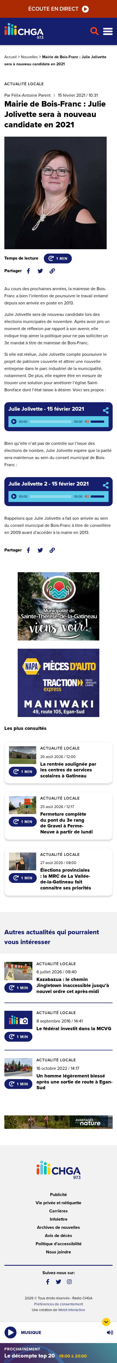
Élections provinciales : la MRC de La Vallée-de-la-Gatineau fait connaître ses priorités (65, 879)
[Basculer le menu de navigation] (108, 31)
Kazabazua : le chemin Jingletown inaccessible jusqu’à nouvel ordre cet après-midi (72, 985)
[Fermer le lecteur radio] (106, 1322)
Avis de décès (58, 1235)
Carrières (58, 1211)
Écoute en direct (53, 9)
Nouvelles (29, 57)
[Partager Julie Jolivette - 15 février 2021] (106, 411)
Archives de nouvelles (58, 1227)
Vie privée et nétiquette (58, 1203)
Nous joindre (58, 1252)
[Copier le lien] (52, 271)
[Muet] (86, 422)
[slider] (98, 422)
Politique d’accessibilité (59, 1244)
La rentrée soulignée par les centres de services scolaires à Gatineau (68, 770)
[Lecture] (14, 421)
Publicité (58, 1194)
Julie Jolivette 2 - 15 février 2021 (48, 484)
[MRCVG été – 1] (58, 1122)
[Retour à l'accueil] (44, 31)
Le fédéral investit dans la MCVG (73, 1029)
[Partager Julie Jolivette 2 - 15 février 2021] (106, 486)
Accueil (10, 57)
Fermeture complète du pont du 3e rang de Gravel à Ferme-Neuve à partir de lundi (66, 823)
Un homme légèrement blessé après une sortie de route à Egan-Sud (74, 1082)
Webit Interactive (71, 1310)
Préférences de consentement (58, 1304)
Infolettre (58, 1219)
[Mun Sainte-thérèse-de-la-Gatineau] (58, 606)
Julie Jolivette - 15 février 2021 (46, 409)
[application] (58, 421)
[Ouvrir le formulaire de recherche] (94, 31)
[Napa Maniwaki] (58, 683)
